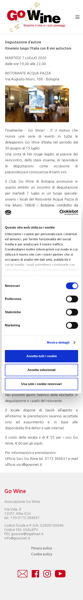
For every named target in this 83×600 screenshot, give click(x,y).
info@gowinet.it (17, 538)
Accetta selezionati (41, 370)
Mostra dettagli (58, 342)
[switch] (72, 299)
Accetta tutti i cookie (41, 356)
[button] (77, 17)
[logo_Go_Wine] (36, 17)
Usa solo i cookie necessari (41, 384)
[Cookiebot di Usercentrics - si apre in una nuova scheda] (59, 212)
